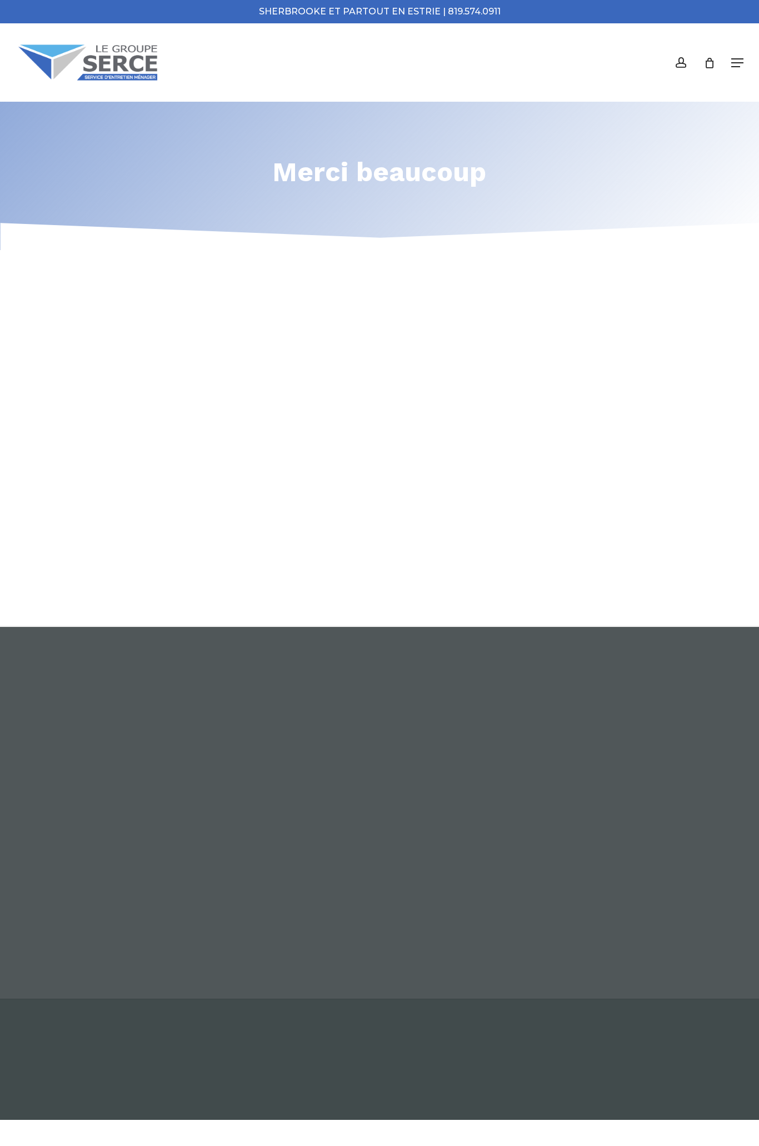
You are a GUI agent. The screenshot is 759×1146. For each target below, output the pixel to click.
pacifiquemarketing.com (640, 1063)
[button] (737, 62)
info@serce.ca (547, 879)
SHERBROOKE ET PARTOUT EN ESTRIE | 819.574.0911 (380, 11)
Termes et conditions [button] (125, 1063)
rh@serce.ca (543, 894)
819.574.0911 (542, 940)
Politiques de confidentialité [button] (271, 1063)
